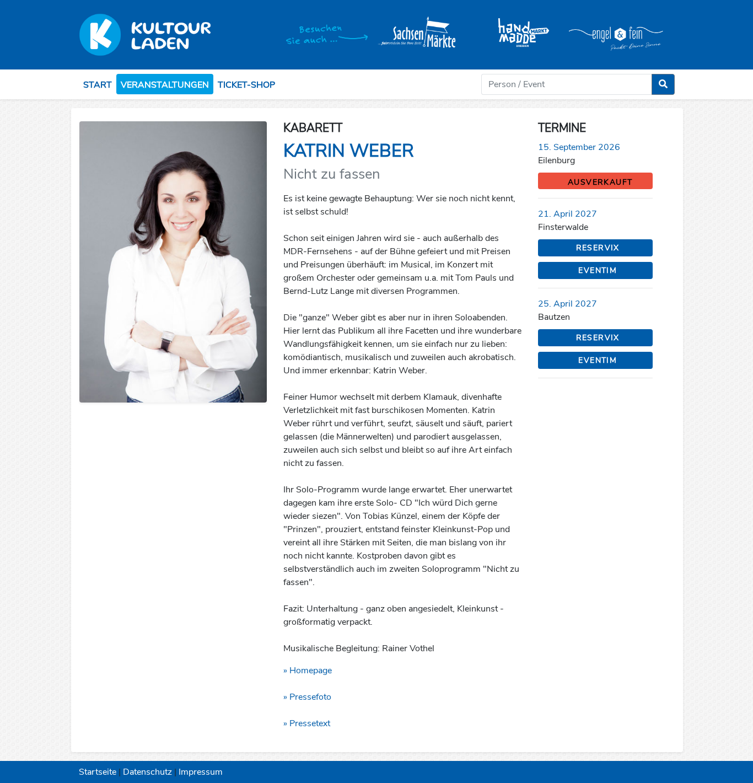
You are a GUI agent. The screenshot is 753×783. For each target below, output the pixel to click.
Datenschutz (147, 772)
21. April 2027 (567, 214)
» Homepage (307, 670)
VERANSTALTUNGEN (165, 85)
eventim (597, 270)
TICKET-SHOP (246, 85)
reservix (598, 248)
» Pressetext (306, 723)
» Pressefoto (307, 697)
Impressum (201, 772)
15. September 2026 (579, 147)
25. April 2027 (567, 304)
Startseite (97, 772)
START (97, 85)
